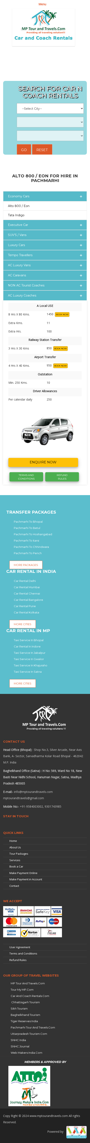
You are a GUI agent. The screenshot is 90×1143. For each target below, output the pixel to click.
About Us (15, 847)
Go (24, 150)
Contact (14, 886)
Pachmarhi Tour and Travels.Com (33, 1027)
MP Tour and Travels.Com (28, 983)
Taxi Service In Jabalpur (29, 652)
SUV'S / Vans (17, 235)
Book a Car (16, 866)
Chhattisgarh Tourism (25, 1002)
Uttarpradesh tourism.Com (29, 1033)
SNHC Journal (20, 1046)
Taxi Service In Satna (28, 671)
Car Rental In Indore (27, 646)
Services (14, 860)
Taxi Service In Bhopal (29, 640)
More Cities (22, 683)
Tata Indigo (16, 215)
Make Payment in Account (25, 879)
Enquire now (43, 462)
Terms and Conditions (23, 953)
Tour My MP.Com (22, 989)
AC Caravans (17, 275)
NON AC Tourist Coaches (26, 285)
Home (13, 841)
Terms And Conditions (26, 476)
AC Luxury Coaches (22, 295)
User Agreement (19, 947)
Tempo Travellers (20, 255)
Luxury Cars (16, 245)
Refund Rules (62, 476)
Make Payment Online (23, 873)
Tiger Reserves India (24, 1021)
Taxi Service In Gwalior (29, 659)
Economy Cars (18, 196)
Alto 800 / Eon (19, 206)
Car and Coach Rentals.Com (30, 996)
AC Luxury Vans (19, 265)
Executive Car (18, 225)
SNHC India (18, 1040)
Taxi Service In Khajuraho (30, 665)
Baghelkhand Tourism (25, 1014)
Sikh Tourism (19, 1008)
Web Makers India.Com (26, 1052)
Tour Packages (18, 854)
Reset (42, 150)
